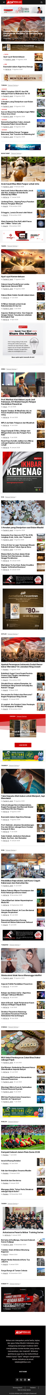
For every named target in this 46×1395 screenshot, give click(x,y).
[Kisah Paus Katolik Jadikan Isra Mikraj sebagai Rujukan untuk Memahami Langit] (41, 444)
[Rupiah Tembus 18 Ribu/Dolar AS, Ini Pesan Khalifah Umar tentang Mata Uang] (41, 414)
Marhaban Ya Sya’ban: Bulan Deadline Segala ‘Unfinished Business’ (17, 566)
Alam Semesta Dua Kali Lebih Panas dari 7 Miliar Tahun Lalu (16, 222)
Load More (23, 745)
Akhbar (4, 89)
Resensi (23, 729)
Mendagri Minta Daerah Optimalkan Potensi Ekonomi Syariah (16, 1088)
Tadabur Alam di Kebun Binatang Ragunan (15, 1251)
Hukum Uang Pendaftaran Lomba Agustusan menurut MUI (15, 285)
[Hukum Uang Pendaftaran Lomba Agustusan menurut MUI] (41, 286)
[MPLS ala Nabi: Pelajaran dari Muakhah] (41, 424)
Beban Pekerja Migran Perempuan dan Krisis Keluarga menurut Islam (17, 892)
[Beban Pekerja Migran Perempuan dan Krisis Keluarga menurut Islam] (41, 893)
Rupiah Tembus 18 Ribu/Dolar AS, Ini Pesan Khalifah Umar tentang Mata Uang (16, 413)
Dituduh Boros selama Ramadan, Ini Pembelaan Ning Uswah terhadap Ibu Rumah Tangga (16, 686)
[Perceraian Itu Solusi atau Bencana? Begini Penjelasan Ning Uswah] (41, 697)
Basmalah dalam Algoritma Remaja (18, 67)
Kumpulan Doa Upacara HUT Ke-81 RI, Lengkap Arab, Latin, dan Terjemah (17, 536)
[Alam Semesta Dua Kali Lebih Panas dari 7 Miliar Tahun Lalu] (41, 224)
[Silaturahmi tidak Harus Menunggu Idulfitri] (23, 960)
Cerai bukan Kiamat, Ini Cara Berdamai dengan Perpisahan (17, 911)
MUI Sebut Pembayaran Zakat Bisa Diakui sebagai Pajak (20, 1058)
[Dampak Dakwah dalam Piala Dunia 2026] (23, 1137)
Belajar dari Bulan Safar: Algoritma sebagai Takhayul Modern (16, 994)
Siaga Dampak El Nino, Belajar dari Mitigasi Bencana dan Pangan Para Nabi (16, 433)
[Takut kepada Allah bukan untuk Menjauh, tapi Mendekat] (23, 781)
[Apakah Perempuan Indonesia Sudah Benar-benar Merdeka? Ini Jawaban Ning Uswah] (23, 29)
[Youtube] (29, 1379)
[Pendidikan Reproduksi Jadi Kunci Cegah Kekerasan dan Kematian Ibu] (23, 866)
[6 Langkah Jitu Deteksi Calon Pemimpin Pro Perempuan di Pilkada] (41, 707)
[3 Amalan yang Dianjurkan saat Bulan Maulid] (41, 103)
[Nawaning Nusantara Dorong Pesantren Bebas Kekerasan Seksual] (41, 922)
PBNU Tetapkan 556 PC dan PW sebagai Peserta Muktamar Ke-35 (15, 93)
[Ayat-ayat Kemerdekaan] (39, 57)
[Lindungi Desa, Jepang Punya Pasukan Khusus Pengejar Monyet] (41, 204)
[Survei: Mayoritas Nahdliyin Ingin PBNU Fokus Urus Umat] (41, 113)
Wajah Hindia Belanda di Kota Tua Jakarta (15, 1261)
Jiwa (5, 64)
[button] (4, 2)
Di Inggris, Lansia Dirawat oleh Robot (16, 213)
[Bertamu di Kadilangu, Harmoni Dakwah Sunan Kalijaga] (41, 1242)
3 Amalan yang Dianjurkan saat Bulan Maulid (17, 103)
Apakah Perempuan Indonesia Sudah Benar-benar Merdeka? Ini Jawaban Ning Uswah (22, 665)
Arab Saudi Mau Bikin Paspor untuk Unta (20, 184)
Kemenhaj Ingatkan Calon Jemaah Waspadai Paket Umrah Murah (15, 123)
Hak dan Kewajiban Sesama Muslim (16, 1171)
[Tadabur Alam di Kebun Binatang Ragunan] (41, 1252)
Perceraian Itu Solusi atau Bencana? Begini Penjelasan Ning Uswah (16, 696)
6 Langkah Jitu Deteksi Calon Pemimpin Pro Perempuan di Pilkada (18, 705)
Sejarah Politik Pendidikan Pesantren (16, 984)
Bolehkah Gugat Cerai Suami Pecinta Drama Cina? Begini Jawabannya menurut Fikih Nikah (16, 675)
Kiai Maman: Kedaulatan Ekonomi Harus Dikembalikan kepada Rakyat (18, 1068)
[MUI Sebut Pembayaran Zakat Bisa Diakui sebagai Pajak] (23, 1042)
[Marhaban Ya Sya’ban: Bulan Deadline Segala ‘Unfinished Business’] (41, 567)
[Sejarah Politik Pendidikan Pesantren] (41, 985)
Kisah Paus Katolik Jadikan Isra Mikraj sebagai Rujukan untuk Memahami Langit (17, 443)
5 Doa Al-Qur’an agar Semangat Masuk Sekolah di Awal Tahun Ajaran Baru (18, 546)
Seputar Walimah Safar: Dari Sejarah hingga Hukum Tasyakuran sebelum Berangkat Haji (17, 315)
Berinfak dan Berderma (11, 1181)
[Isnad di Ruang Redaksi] (41, 1162)
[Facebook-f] (17, 1379)
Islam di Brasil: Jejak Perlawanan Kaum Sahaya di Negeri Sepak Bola (17, 1004)
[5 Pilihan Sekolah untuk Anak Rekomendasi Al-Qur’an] (41, 306)
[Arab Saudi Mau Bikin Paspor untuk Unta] (23, 169)
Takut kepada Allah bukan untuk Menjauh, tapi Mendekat (23, 797)
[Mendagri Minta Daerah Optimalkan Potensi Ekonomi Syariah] (41, 1089)
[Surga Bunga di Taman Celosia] (41, 1272)
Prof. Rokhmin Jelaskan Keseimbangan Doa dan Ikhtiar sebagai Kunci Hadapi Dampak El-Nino (17, 827)
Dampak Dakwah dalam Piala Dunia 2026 (20, 1152)
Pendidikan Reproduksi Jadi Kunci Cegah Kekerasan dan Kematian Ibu (20, 882)
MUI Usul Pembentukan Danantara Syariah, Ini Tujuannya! (15, 1098)
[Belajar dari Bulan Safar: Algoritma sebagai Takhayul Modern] (41, 995)
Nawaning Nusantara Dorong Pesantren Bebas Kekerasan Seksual (17, 921)
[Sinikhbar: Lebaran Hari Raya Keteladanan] (23, 1299)
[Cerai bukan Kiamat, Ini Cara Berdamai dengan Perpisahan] (41, 912)
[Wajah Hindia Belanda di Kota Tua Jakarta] (41, 1262)
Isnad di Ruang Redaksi (11, 1161)
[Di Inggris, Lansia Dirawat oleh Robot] (41, 214)
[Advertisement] (23, 10)
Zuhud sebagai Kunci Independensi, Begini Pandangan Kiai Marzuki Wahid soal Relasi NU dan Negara (17, 807)
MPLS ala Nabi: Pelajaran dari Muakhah (17, 423)
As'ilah (6, 28)
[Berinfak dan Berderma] (41, 1182)
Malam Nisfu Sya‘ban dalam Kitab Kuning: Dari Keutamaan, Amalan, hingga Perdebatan (15, 556)
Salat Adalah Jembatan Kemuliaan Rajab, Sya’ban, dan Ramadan (15, 837)
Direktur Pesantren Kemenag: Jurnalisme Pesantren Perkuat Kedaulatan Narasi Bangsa (14, 1014)
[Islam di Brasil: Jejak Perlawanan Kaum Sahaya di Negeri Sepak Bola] (41, 1005)
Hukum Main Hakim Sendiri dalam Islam (17, 295)
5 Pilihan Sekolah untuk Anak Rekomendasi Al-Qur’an (13, 305)
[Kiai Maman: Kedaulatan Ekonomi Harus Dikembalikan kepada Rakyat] (41, 1070)
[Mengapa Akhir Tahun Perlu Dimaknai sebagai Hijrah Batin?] (41, 1192)
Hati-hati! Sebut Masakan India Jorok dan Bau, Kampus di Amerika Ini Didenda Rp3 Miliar (17, 193)
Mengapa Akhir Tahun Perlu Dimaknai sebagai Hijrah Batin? (17, 1190)
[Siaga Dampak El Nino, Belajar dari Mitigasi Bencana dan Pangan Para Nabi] (41, 434)
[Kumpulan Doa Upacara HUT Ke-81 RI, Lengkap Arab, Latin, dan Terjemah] (41, 537)
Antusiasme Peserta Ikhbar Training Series (23, 1232)
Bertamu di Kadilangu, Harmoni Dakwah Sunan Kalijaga (18, 1241)
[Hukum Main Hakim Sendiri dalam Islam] (41, 296)
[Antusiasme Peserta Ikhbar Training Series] (23, 1218)
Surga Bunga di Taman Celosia (14, 1271)
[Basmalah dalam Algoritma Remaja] (39, 67)
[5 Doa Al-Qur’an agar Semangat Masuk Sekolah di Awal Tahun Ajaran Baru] (41, 547)
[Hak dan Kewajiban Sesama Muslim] (41, 1172)
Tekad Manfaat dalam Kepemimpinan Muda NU (17, 901)
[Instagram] (25, 1379)
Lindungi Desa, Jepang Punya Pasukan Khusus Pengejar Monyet (17, 203)
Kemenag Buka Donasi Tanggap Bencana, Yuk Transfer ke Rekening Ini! (18, 133)
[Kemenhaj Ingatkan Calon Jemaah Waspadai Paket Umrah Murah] (41, 123)
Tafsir (6, 54)
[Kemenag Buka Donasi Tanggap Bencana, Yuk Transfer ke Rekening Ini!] (41, 133)
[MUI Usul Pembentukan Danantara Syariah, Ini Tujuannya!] (41, 1099)
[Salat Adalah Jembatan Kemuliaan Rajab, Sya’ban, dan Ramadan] (41, 838)
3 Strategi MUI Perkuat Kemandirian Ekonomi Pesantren (16, 1078)
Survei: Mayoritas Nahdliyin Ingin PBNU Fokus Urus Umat (17, 113)
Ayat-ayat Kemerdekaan (13, 57)
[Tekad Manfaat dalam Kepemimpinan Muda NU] (41, 903)
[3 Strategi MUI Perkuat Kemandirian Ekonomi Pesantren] (41, 1079)
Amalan (4, 99)
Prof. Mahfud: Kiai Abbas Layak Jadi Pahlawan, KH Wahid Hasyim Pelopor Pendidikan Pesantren (18, 401)
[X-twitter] (21, 1379)
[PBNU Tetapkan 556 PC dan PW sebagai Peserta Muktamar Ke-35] (41, 93)
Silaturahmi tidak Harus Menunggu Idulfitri (21, 975)
